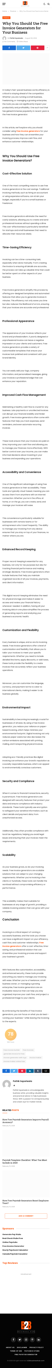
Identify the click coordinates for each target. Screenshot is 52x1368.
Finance (6, 18)
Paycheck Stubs (32, 1351)
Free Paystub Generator (26, 1354)
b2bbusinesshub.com (35, 1360)
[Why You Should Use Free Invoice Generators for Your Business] (26, 68)
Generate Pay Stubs (11, 1234)
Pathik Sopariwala (16, 38)
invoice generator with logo (15, 1057)
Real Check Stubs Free (12, 1238)
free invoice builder (12, 1050)
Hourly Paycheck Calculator (15, 1250)
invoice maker (35, 1057)
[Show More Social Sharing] (47, 48)
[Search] (48, 4)
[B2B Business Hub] (25, 4)
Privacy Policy (37, 1347)
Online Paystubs (9, 1242)
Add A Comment (26, 1216)
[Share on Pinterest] (37, 48)
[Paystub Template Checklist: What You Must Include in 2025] (26, 1143)
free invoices (28, 1050)
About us (10, 1347)
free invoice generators (28, 131)
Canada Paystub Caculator (15, 1254)
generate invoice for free (14, 1054)
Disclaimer (22, 1347)
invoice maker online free (14, 1061)
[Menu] (4, 4)
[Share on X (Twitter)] (23, 48)
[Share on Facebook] (9, 48)
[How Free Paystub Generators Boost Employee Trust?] (26, 1183)
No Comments (9, 42)
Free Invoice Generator (13, 1246)
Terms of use (16, 1351)
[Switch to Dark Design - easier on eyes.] (44, 4)
